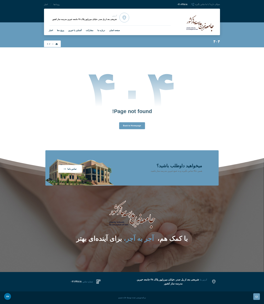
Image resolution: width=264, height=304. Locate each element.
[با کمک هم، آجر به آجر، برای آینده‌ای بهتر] (200, 23)
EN (7, 296)
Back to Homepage (132, 126)
